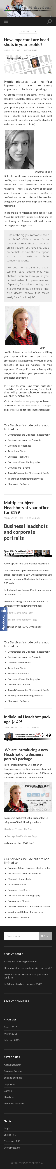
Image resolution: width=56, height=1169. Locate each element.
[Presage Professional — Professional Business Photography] (28, 8)
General (8, 1090)
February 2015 (12, 1039)
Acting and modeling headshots (20, 961)
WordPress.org (12, 1147)
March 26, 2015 (12, 50)
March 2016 (10, 1027)
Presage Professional (32, 1163)
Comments (12, 1141)
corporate (9, 1084)
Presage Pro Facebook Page (22, 619)
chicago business (13, 1077)
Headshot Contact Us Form (18, 612)
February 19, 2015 (13, 518)
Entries (10, 1134)
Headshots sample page (26, 401)
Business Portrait (13, 1071)
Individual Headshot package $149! (28, 719)
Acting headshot (12, 1064)
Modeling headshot (14, 1103)
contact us (13, 409)
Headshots (10, 1097)
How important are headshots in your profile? (27, 42)
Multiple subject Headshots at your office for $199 (26, 507)
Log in (7, 1128)
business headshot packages (36, 405)
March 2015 (10, 1033)
